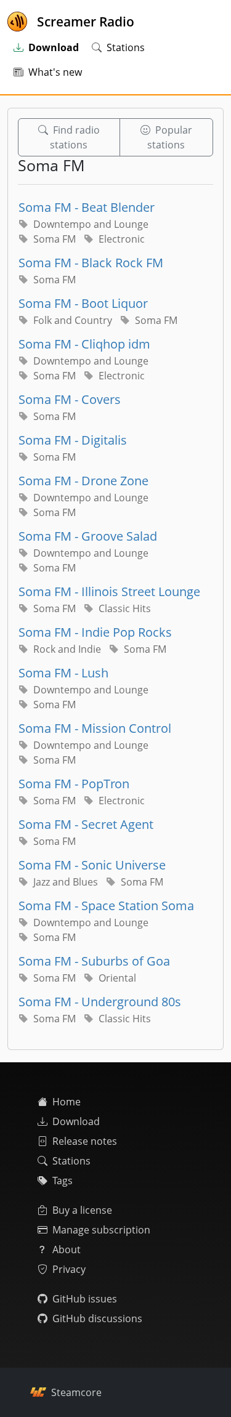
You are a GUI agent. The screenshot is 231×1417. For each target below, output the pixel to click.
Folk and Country (72, 320)
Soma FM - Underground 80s (99, 1001)
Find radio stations (75, 137)
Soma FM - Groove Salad (87, 536)
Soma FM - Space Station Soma (106, 905)
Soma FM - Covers (69, 399)
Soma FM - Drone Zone (83, 480)
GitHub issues (84, 1299)
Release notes (84, 1141)
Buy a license (82, 1210)
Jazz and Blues (65, 882)
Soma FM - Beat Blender (86, 207)
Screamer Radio (85, 21)
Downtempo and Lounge (90, 224)
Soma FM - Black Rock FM (90, 262)
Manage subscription (101, 1230)
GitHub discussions (97, 1318)
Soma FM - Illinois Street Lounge (109, 591)
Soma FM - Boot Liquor (83, 303)
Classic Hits (125, 608)
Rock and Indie (67, 649)
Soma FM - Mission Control (94, 728)
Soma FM (54, 239)
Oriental (117, 978)
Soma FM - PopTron (73, 783)
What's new (55, 72)
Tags (62, 1180)
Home (66, 1101)
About (66, 1249)
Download (76, 1121)
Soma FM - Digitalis (72, 440)
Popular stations (169, 137)
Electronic (122, 239)
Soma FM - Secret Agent (85, 824)
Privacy (69, 1269)
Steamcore (76, 1392)
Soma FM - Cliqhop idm (84, 344)
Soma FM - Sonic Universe (92, 865)
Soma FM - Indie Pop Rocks (95, 632)
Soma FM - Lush (63, 672)
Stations (126, 47)
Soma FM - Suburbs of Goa (94, 961)
